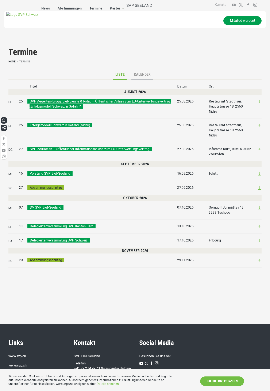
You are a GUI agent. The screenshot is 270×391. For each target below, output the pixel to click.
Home (12, 61)
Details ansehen (108, 384)
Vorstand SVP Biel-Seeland (50, 173)
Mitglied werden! (242, 21)
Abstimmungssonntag (46, 188)
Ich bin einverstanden (222, 381)
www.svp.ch (17, 356)
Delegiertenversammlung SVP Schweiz (59, 240)
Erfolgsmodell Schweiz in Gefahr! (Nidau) (60, 125)
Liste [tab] (120, 74)
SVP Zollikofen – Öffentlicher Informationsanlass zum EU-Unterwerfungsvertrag (89, 149)
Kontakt (220, 4)
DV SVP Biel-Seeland (45, 207)
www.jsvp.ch (17, 365)
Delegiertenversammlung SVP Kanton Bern (61, 226)
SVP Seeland (139, 5)
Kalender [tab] (142, 74)
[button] (4, 120)
